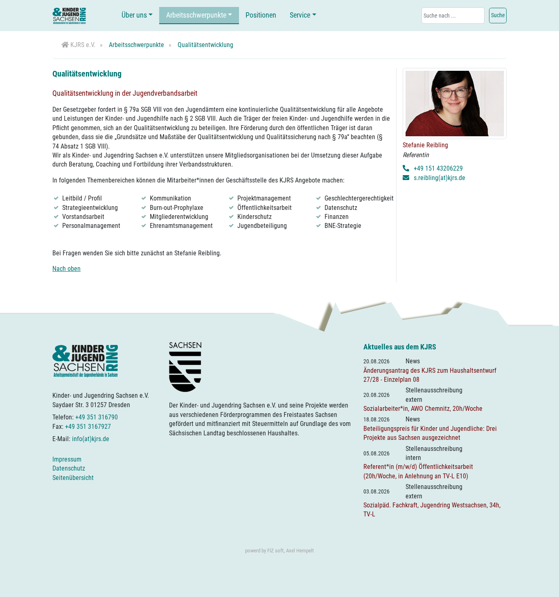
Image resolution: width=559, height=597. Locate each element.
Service (300, 15)
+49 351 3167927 (88, 426)
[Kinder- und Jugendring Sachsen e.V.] (69, 16)
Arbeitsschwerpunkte (196, 15)
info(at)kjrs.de (90, 439)
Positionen (261, 15)
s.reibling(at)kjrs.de (439, 178)
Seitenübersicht (73, 478)
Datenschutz (68, 468)
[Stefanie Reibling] (455, 103)
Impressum (66, 459)
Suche (498, 15)
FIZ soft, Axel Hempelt (290, 550)
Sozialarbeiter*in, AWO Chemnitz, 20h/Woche (422, 408)
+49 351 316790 (96, 417)
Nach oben (66, 269)
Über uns (134, 15)
